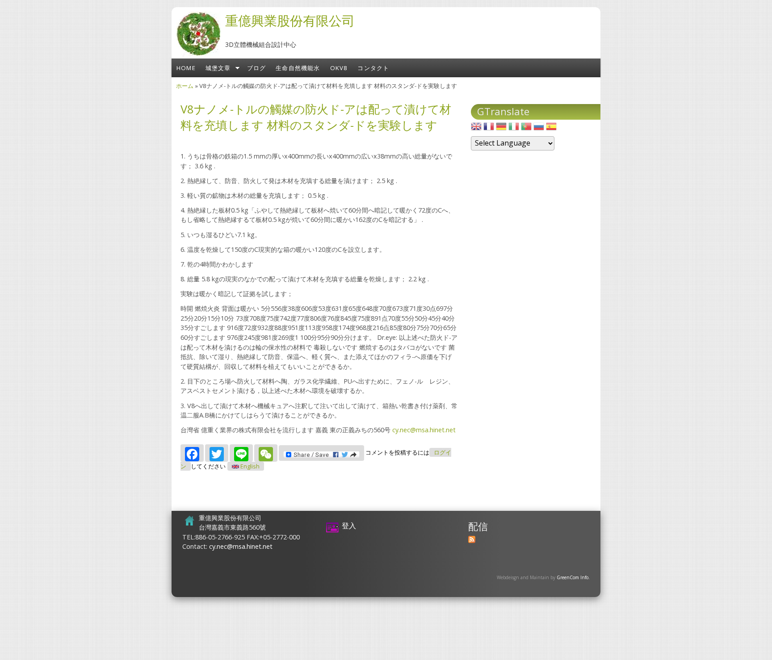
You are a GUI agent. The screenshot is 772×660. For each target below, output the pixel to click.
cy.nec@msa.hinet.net (424, 430)
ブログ (256, 68)
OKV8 (339, 68)
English (249, 466)
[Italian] (513, 129)
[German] (501, 129)
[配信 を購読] (471, 540)
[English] (476, 129)
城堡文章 (218, 68)
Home (186, 68)
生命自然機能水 (298, 68)
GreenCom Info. (573, 577)
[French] (488, 129)
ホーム (184, 86)
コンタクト (373, 68)
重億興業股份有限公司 (290, 20)
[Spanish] (551, 129)
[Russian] (538, 129)
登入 (349, 526)
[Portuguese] (526, 129)
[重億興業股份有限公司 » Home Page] (198, 53)
